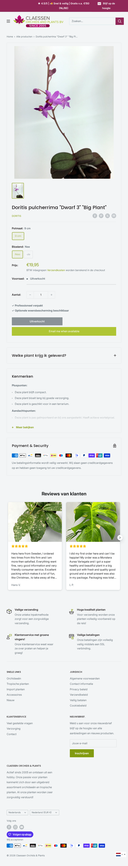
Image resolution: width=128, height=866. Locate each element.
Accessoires (14, 694)
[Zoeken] (120, 21)
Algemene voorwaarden (85, 678)
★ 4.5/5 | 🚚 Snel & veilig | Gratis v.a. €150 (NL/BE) (63, 6)
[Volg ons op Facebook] (9, 827)
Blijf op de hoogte (108, 6)
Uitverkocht (37, 321)
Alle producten (24, 36)
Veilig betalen (78, 700)
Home (10, 36)
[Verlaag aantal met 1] (30, 294)
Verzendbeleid (79, 694)
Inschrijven (82, 753)
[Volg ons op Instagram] (15, 827)
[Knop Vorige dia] (8, 537)
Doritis (16, 215)
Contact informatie (81, 683)
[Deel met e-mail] (114, 215)
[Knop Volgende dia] (120, 537)
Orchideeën (14, 678)
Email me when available (64, 331)
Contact (11, 734)
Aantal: (16, 294)
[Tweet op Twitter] (107, 215)
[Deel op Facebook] (94, 215)
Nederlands (14, 812)
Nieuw (10, 700)
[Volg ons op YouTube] (21, 827)
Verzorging (13, 728)
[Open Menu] (8, 21)
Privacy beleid (79, 689)
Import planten (16, 689)
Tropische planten (18, 683)
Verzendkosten (56, 270)
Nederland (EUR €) (42, 812)
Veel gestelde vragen (20, 723)
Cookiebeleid (78, 705)
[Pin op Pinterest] (101, 215)
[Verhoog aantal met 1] (51, 294)
